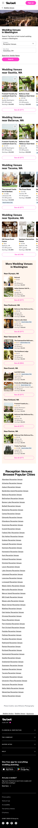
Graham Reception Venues (11, 540)
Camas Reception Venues (11, 514)
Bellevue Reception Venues (12, 495)
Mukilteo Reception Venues (12, 608)
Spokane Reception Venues (12, 669)
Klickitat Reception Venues (12, 563)
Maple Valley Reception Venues (13, 586)
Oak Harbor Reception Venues (13, 612)
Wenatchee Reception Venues (12, 692)
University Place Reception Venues (14, 681)
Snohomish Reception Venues (12, 662)
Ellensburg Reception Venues (12, 521)
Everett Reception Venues (11, 529)
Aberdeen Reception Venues (12, 479)
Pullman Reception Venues (11, 635)
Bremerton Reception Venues (12, 510)
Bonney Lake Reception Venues (13, 502)
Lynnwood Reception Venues (12, 582)
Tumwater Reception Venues (12, 677)
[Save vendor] (15, 78)
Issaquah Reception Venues (12, 544)
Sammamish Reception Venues (13, 654)
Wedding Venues (9, 8)
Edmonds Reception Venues (12, 517)
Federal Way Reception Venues (13, 533)
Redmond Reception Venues (12, 643)
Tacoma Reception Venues (11, 673)
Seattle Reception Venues (11, 658)
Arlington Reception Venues (12, 483)
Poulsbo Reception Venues (11, 631)
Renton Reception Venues (11, 646)
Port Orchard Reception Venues (13, 627)
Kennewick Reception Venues (12, 552)
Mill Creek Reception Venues (12, 597)
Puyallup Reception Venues (12, 639)
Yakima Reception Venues (11, 696)
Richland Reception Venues (12, 650)
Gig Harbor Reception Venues (12, 536)
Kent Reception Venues (10, 555)
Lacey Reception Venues (11, 567)
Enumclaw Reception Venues (12, 525)
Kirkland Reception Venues (12, 559)
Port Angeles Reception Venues (13, 624)
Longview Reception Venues (12, 578)
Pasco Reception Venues (11, 620)
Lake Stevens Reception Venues (13, 571)
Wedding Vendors (8, 713)
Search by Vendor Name (11, 55)
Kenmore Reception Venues (12, 548)
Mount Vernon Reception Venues (13, 605)
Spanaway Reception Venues (12, 665)
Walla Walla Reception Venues (13, 688)
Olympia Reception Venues (12, 616)
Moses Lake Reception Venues (13, 601)
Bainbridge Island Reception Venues (15, 491)
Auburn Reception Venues (11, 487)
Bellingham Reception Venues (13, 498)
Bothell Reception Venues (11, 506)
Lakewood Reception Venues (12, 574)
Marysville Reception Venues (12, 589)
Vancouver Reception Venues (12, 684)
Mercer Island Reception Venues (13, 593)
